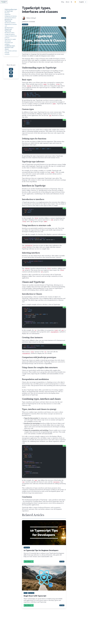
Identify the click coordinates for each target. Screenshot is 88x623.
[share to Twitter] (11, 69)
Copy (64, 91)
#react (25, 592)
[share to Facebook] (11, 76)
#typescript (25, 24)
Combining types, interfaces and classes (10, 47)
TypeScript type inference (10, 17)
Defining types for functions (11, 16)
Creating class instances (10, 34)
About (67, 2)
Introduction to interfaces (10, 22)
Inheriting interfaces (9, 27)
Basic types (7, 12)
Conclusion (7, 54)
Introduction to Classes (9, 32)
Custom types (7, 14)
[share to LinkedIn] (11, 72)
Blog (62, 2)
